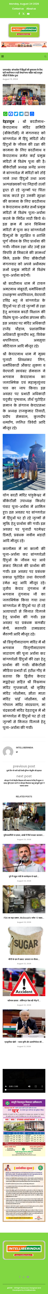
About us (31, 8)
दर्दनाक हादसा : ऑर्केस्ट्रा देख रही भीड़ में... (24, 1000)
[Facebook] (19, 14)
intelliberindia (24, 747)
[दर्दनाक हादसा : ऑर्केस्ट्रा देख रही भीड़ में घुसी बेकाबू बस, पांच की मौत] (24, 982)
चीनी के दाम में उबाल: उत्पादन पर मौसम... (24, 959)
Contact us (18, 8)
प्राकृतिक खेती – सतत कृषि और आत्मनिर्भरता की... (24, 1042)
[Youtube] (28, 14)
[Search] (45, 56)
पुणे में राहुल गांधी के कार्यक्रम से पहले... (24, 876)
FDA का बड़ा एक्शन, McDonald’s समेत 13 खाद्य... (24, 918)
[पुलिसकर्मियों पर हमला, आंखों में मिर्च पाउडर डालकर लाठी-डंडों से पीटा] (24, 816)
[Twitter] (23, 14)
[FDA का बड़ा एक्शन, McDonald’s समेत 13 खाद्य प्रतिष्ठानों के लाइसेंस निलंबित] (24, 899)
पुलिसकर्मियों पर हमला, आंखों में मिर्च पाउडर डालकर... (24, 835)
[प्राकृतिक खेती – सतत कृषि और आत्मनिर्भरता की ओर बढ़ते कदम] (24, 1023)
